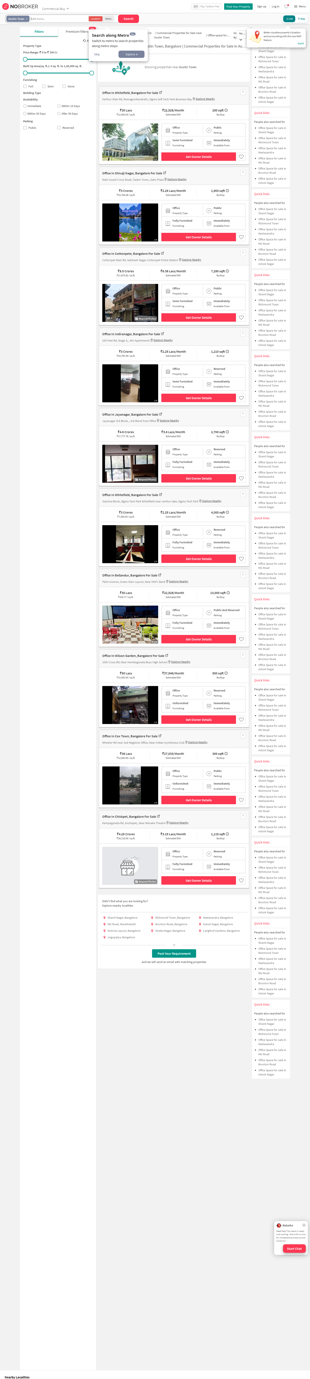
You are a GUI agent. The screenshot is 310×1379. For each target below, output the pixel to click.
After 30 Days (70, 113)
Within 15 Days (71, 106)
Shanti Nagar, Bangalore (122, 917)
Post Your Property (238, 6)
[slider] (25, 59)
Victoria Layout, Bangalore (124, 931)
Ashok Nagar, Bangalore (218, 924)
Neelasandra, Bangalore (218, 917)
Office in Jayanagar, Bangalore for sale (130, 414)
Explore (130, 54)
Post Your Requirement (174, 953)
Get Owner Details (199, 157)
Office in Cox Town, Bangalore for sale (130, 736)
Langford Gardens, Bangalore (221, 931)
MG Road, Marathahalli (122, 924)
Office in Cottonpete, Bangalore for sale (131, 253)
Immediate (34, 106)
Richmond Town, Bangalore (172, 917)
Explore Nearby (205, 99)
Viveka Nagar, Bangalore (170, 931)
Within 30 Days (36, 113)
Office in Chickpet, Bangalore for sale (129, 816)
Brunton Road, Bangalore (171, 924)
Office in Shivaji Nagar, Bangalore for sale (132, 173)
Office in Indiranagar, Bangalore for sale (131, 334)
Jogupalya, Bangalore (121, 937)
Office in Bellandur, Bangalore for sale (129, 575)
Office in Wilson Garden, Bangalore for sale (133, 656)
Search (128, 18)
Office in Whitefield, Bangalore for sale (130, 93)
